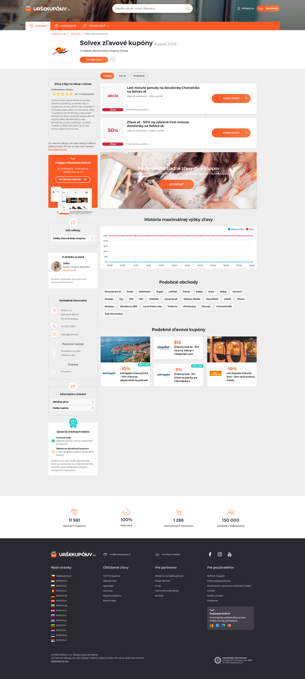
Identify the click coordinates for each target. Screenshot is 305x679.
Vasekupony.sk (58, 34)
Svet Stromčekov (114, 314)
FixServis (172, 306)
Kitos (211, 291)
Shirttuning (189, 306)
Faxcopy (206, 306)
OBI (141, 299)
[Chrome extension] (212, 625)
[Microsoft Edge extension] (224, 625)
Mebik (223, 291)
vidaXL (227, 299)
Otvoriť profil (69, 270)
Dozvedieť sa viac (57, 149)
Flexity (186, 291)
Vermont (237, 291)
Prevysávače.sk (113, 291)
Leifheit (173, 291)
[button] (236, 229)
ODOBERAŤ (176, 184)
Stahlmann (145, 291)
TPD (131, 299)
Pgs (121, 299)
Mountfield (212, 299)
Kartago (109, 299)
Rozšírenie (212, 600)
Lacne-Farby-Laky (152, 306)
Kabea (199, 291)
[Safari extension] (218, 625)
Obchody (75, 34)
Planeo (241, 299)
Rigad (160, 291)
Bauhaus (109, 306)
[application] (178, 247)
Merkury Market (192, 299)
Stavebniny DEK (128, 306)
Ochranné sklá (224, 306)
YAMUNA (154, 299)
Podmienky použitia (137, 109)
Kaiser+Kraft (171, 299)
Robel (130, 291)
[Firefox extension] (229, 625)
